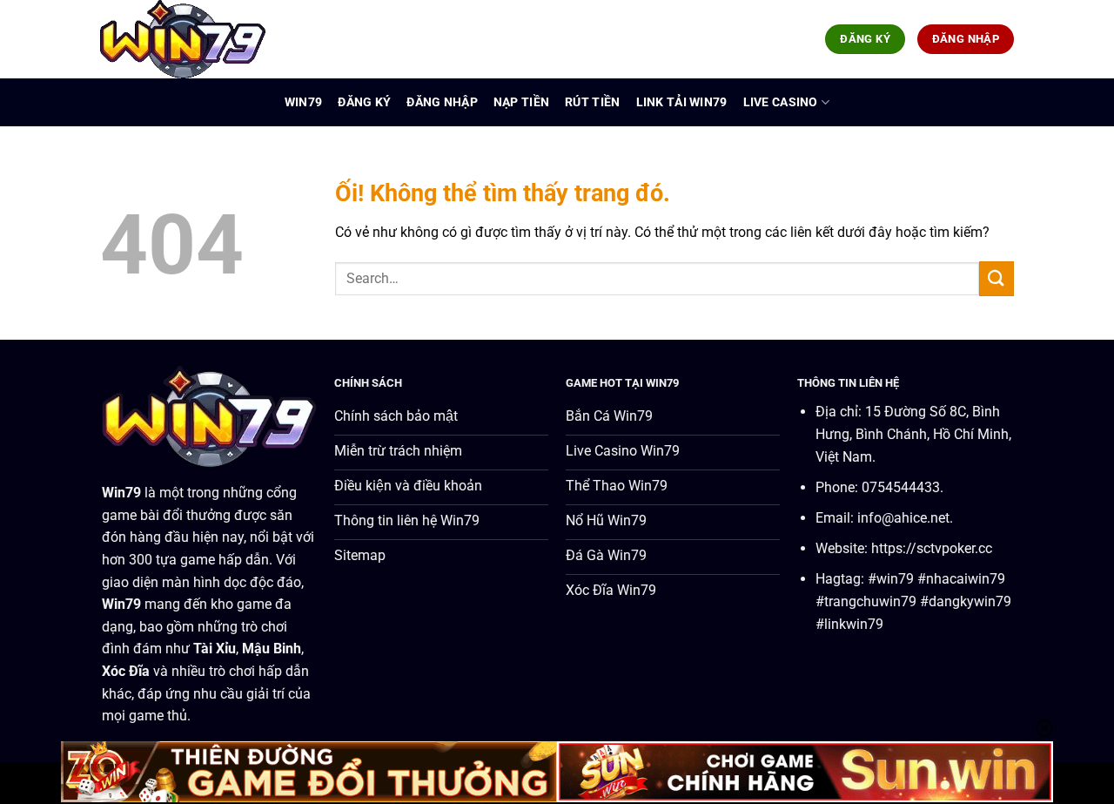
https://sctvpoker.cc (931, 548)
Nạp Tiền (521, 102)
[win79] (187, 39)
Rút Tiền (592, 102)
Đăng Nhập (442, 102)
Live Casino (780, 102)
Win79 (303, 102)
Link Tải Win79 (682, 102)
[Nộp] (996, 278)
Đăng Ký (364, 102)
